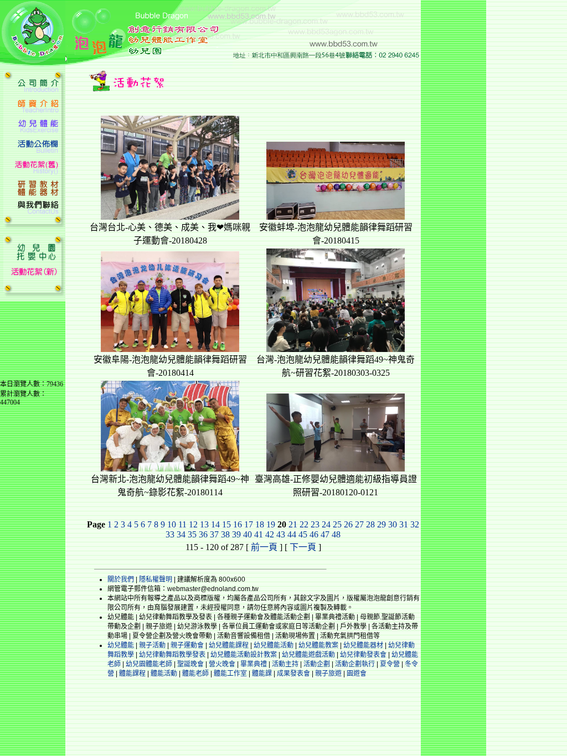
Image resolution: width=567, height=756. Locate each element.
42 (269, 534)
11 (182, 524)
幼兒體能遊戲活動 (308, 655)
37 (214, 534)
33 (170, 534)
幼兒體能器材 (363, 645)
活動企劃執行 (355, 664)
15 (226, 524)
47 (325, 534)
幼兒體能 (120, 645)
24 (326, 524)
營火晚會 (222, 664)
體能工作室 (230, 673)
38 (225, 534)
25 (337, 524)
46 (314, 534)
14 (215, 524)
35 (192, 534)
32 (414, 524)
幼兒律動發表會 (363, 655)
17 (248, 524)
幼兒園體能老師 (149, 664)
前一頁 (264, 547)
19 (270, 524)
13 (204, 524)
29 (381, 524)
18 (259, 524)
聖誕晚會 (190, 664)
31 (403, 524)
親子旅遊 (328, 673)
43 (280, 534)
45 (302, 534)
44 (291, 534)
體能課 (262, 673)
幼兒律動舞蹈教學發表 (172, 655)
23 (315, 524)
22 (304, 524)
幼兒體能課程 (229, 645)
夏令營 (390, 664)
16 (237, 524)
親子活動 (152, 645)
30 (392, 524)
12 (193, 524)
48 (336, 534)
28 (370, 524)
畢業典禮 (253, 664)
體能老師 (195, 673)
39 (236, 534)
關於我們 (120, 579)
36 (203, 534)
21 (292, 524)
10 (171, 524)
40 (247, 534)
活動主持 (285, 664)
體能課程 (132, 673)
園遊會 (357, 673)
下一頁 (303, 547)
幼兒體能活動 (273, 645)
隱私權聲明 (155, 579)
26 (348, 524)
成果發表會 (293, 673)
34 (181, 534)
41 (258, 534)
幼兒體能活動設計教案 (243, 655)
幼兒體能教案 (318, 645)
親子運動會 (187, 645)
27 (359, 524)
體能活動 (164, 673)
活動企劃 (316, 664)
